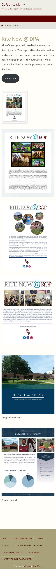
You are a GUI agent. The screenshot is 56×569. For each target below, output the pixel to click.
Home (5, 538)
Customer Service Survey (30, 545)
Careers (41, 538)
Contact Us (7, 545)
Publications (34, 552)
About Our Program (22, 538)
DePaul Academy (13, 4)
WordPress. (37, 566)
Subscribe (10, 78)
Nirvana (27, 566)
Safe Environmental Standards (17, 559)
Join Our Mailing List (12, 552)
